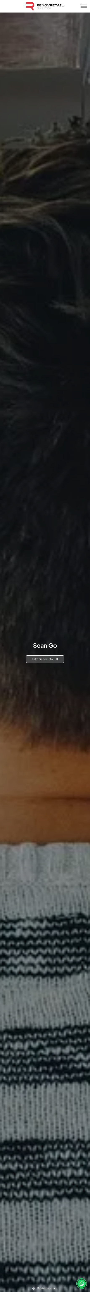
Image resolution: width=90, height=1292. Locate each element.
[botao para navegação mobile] (84, 6)
